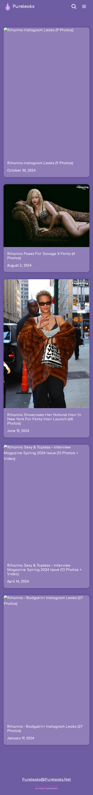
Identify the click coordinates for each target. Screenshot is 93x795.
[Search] (74, 6)
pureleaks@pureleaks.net (46, 780)
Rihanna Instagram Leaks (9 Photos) (40, 163)
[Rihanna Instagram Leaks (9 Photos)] (46, 91)
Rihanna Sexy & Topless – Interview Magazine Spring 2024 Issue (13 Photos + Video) (44, 569)
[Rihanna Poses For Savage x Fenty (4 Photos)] (46, 215)
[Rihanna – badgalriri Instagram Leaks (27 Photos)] (46, 657)
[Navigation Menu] (84, 6)
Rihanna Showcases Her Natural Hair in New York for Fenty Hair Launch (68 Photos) (44, 419)
